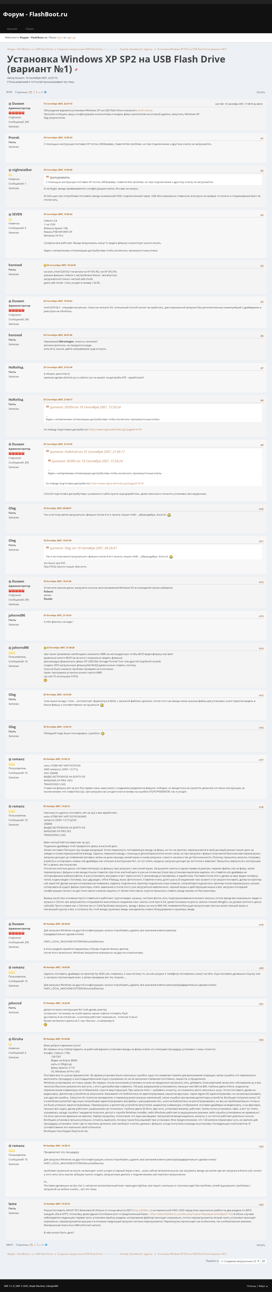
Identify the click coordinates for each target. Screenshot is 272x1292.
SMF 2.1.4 (9, 1286)
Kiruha (17, 1039)
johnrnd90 (20, 647)
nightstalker (22, 170)
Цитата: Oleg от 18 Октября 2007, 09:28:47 (83, 548)
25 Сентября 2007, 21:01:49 (57, 367)
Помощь (251, 1285)
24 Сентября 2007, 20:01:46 (57, 334)
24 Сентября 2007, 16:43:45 (61, 265)
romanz (18, 759)
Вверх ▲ (263, 1285)
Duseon (18, 103)
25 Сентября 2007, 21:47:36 (57, 444)
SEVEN (17, 214)
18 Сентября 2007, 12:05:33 (57, 137)
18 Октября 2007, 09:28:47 (57, 508)
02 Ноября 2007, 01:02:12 (56, 758)
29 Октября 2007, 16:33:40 (57, 694)
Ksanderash (136, 49)
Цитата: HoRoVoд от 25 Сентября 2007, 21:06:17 (87, 452)
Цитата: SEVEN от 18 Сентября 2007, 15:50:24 (85, 407)
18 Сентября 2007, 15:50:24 (57, 214)
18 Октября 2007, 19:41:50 (57, 581)
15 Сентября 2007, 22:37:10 (57, 103)
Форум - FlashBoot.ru (35, 14)
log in (60, 37)
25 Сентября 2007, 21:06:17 (57, 399)
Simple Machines (37, 1286)
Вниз (9, 91)
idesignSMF (53, 1286)
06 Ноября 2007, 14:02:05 (56, 967)
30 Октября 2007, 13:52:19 (57, 726)
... (39, 92)
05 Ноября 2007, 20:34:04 (56, 923)
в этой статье (144, 110)
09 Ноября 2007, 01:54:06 (56, 1038)
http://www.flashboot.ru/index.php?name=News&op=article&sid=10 (190, 1214)
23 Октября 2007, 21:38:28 (60, 647)
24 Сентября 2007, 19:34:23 (57, 300)
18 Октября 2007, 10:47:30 (57, 540)
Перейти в (212, 1261)
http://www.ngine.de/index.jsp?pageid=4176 (115, 429)
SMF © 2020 (22, 1286)
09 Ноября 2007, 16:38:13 (56, 1145)
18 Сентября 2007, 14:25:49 (57, 169)
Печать (261, 92)
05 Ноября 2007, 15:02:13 (56, 806)
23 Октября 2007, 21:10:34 (57, 615)
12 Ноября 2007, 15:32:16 (56, 1203)
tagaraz (148, 49)
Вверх (9, 1244)
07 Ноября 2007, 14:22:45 (56, 1003)
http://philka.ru (142, 1210)
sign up (71, 37)
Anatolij (124, 49)
